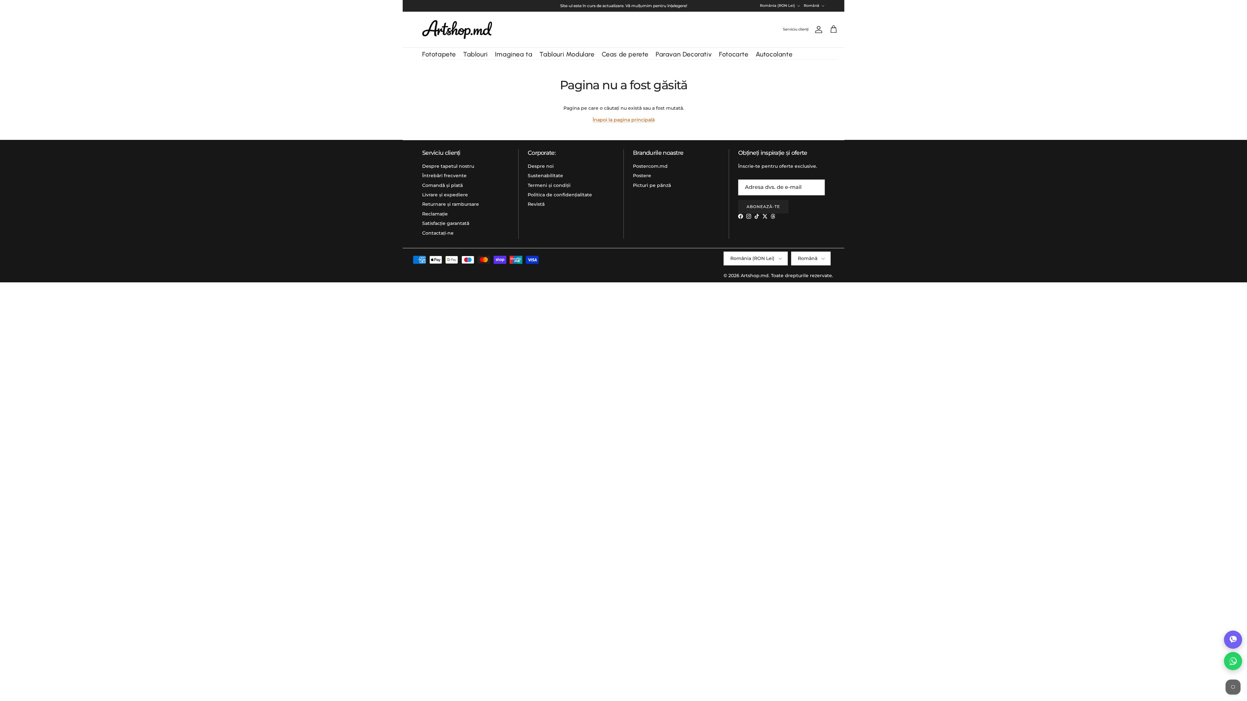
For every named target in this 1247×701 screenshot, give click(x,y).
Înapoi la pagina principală (624, 120)
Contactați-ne (438, 233)
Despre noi (541, 166)
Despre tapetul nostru (448, 166)
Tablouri (475, 54)
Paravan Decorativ (684, 54)
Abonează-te (763, 206)
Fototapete (439, 54)
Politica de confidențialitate (560, 195)
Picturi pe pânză (652, 185)
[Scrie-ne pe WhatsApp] (1233, 661)
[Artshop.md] (457, 29)
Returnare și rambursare (450, 204)
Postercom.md (650, 166)
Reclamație (435, 214)
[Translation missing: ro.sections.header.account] (817, 29)
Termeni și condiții (549, 185)
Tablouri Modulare (566, 54)
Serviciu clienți (796, 29)
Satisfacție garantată (445, 223)
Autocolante (774, 54)
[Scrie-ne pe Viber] (1233, 640)
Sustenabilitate (545, 175)
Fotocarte (733, 54)
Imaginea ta (514, 54)
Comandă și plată (442, 185)
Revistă (536, 204)
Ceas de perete (625, 54)
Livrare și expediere (445, 195)
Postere (642, 175)
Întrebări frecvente (444, 175)
